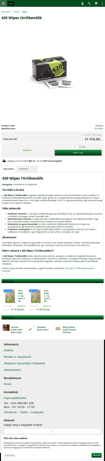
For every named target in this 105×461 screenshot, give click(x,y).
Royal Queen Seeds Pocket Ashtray (69, 330)
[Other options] (102, 3)
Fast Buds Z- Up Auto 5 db (47, 295)
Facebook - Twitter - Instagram (24, 412)
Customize (9, 455)
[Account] (82, 3)
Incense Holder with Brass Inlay (16, 330)
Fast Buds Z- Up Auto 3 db (21, 295)
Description (9, 169)
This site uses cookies (15, 438)
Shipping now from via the (34, 161)
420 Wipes (98, 128)
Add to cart (78, 152)
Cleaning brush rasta (42, 328)
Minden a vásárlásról (17, 356)
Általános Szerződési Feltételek (24, 363)
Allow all (96, 455)
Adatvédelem (12, 369)
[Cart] (96, 3)
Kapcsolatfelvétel (15, 398)
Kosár (7, 383)
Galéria (8, 350)
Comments (23, 169)
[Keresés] (89, 3)
